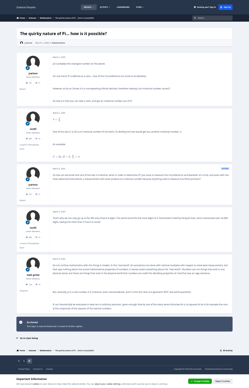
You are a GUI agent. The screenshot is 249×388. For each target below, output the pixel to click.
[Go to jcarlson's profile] (21, 42)
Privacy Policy (24, 369)
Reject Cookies (222, 381)
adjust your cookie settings (108, 384)
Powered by (219, 369)
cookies (35, 384)
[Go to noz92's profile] (33, 118)
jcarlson (28, 42)
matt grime (33, 275)
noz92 (33, 129)
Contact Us (38, 369)
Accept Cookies (201, 381)
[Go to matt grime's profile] (33, 264)
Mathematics (58, 42)
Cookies (49, 369)
